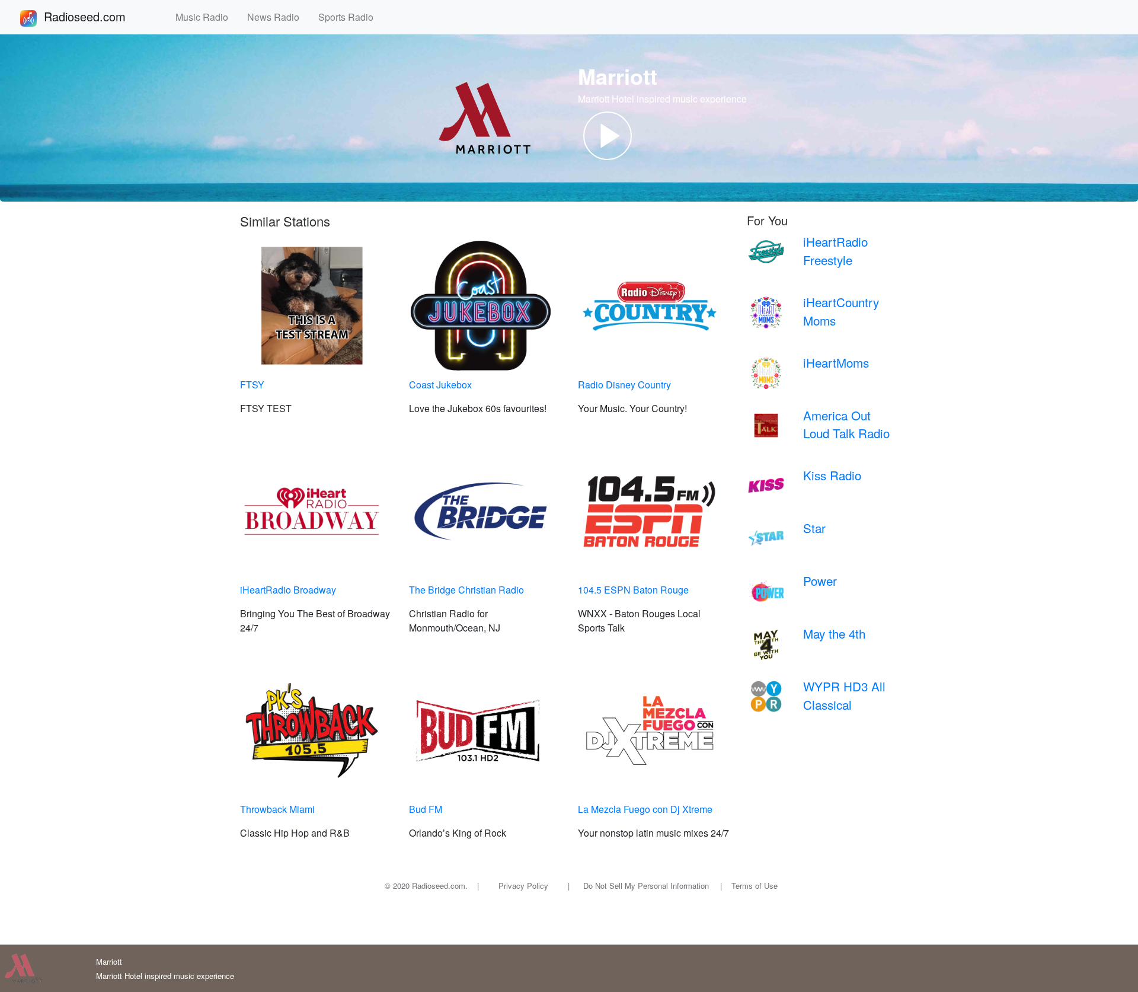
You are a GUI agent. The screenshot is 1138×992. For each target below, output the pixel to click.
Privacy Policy (523, 885)
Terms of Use (754, 885)
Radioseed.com (99, 16)
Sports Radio (350, 17)
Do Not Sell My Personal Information (646, 885)
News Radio (278, 17)
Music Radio (206, 17)
